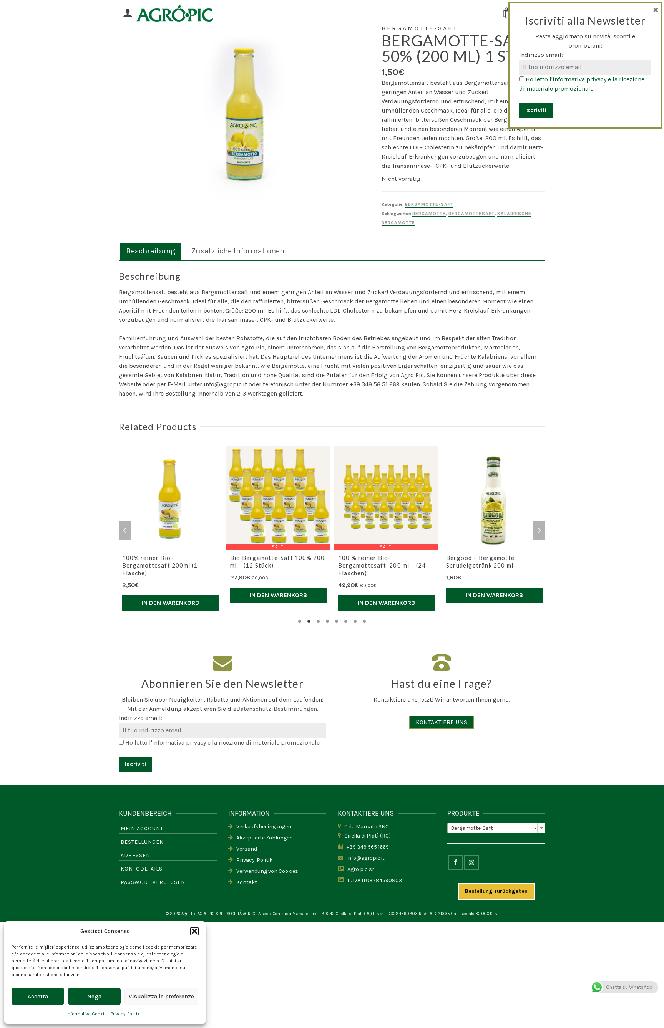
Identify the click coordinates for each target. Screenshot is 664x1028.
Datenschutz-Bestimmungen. (277, 708)
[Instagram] (471, 862)
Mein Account (142, 828)
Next (539, 530)
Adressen (135, 855)
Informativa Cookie (86, 1013)
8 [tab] (364, 621)
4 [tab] (327, 621)
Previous (125, 530)
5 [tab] (336, 621)
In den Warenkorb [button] (170, 602)
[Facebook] (455, 862)
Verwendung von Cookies (265, 871)
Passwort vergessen (153, 882)
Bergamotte (429, 213)
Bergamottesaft (471, 213)
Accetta (38, 996)
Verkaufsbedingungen (262, 826)
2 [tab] (309, 621)
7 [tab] (355, 621)
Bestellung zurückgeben (496, 891)
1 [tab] (300, 621)
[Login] (127, 13)
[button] (194, 931)
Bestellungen (142, 842)
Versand (245, 849)
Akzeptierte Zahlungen (263, 837)
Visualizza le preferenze (161, 996)
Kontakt (245, 882)
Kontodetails (142, 869)
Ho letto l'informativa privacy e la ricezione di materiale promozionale (222, 742)
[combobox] (496, 828)
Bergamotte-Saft (429, 204)
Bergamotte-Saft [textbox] (494, 828)
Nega (94, 996)
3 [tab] (318, 621)
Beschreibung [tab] (150, 251)
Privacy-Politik (125, 1013)
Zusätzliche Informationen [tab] (237, 251)
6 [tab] (346, 621)
